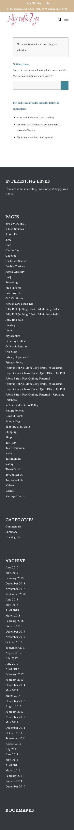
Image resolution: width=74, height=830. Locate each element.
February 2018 (15, 621)
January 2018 (14, 626)
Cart (8, 245)
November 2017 (15, 637)
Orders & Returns (16, 346)
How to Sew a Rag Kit (19, 303)
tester (9, 453)
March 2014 (13, 695)
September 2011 (16, 738)
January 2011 (14, 781)
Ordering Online (16, 341)
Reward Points (14, 416)
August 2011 (14, 744)
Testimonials (13, 458)
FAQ (8, 277)
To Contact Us (14, 474)
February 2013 (15, 711)
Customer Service (16, 261)
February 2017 (15, 674)
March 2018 (13, 615)
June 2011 (12, 754)
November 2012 (15, 717)
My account (13, 336)
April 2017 (12, 669)
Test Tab (11, 442)
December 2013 (15, 701)
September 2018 (16, 594)
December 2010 (15, 786)
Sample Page (13, 421)
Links (9, 330)
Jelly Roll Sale (14, 320)
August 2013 (14, 706)
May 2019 (12, 573)
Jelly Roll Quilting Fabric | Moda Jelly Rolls (32, 309)
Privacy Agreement (17, 357)
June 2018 (12, 599)
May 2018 (12, 605)
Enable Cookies (15, 266)
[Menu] (66, 19)
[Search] (58, 20)
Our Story (12, 352)
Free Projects (13, 293)
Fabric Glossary (15, 271)
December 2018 (15, 583)
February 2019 (15, 578)
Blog (48, 3)
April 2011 (12, 765)
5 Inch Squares (15, 229)
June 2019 (12, 567)
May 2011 (12, 760)
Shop (9, 437)
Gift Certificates (15, 298)
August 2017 (14, 653)
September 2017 (16, 647)
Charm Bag (13, 250)
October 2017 (14, 642)
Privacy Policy (14, 362)
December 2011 (15, 727)
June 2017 (12, 663)
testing (10, 464)
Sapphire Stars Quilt (18, 426)
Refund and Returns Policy (22, 405)
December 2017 (15, 631)
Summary (11, 532)
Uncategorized (14, 537)
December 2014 (15, 685)
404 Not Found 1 (16, 223)
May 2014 (12, 690)
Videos (10, 485)
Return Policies (15, 410)
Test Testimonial (15, 448)
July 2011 (12, 749)
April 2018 (12, 610)
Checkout (11, 255)
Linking (10, 325)
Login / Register (33, 3)
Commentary (14, 526)
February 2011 (15, 776)
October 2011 (14, 733)
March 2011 (13, 770)
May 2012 (12, 722)
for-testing (12, 282)
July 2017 (12, 658)
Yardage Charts (15, 496)
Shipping (11, 432)
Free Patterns (13, 287)
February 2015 (15, 679)
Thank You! (13, 469)
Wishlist (10, 490)
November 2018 (15, 589)
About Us (11, 234)
